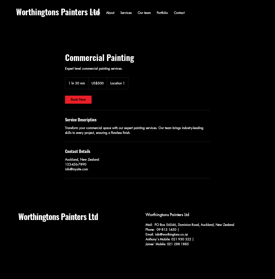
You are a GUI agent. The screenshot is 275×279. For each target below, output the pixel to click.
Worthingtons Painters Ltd (58, 216)
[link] (78, 100)
